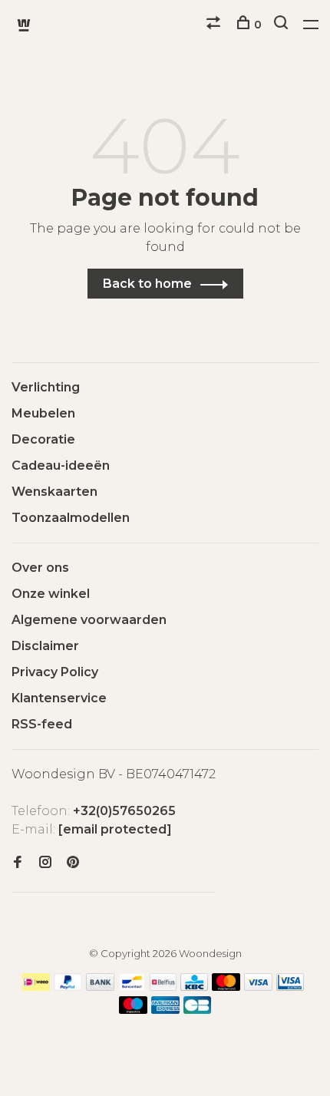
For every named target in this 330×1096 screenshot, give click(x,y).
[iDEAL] (36, 986)
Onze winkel (51, 593)
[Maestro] (133, 1009)
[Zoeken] (283, 24)
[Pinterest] (73, 863)
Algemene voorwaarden (89, 619)
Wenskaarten (54, 491)
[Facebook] (18, 863)
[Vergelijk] (215, 24)
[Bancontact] (132, 986)
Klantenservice (59, 698)
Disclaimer (45, 646)
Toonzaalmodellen (71, 517)
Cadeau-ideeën (61, 465)
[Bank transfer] (100, 986)
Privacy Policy (55, 672)
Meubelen (43, 413)
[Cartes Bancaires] (197, 1009)
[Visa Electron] (290, 986)
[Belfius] (163, 986)
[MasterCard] (226, 986)
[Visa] (258, 986)
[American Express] (165, 1009)
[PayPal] (68, 986)
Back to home (147, 283)
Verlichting (46, 387)
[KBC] (194, 986)
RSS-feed (42, 724)
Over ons (40, 567)
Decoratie (43, 439)
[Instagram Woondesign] (45, 863)
